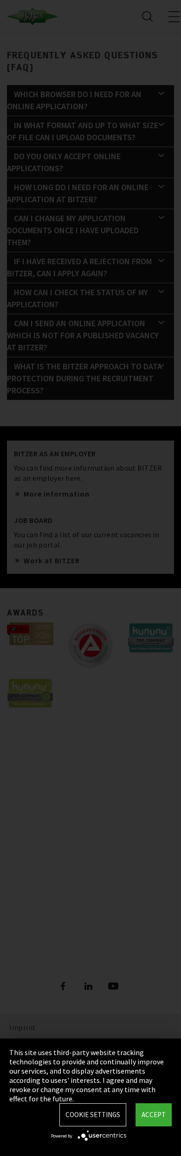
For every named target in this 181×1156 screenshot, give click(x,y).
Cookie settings (92, 1114)
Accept (154, 1114)
